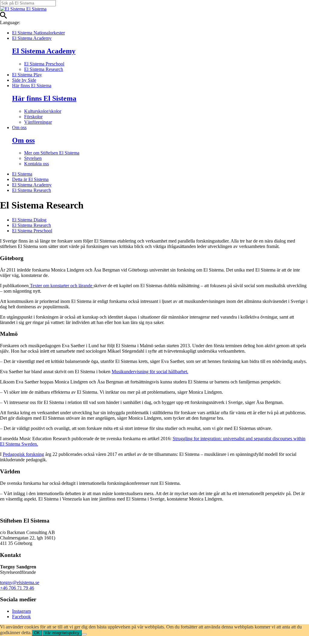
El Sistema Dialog (29, 219)
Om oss (19, 127)
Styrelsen (33, 158)
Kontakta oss (36, 163)
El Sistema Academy (32, 38)
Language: (10, 22)
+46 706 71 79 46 (17, 587)
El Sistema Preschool (44, 63)
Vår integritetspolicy (62, 633)
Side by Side (24, 80)
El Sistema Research (43, 69)
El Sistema (22, 173)
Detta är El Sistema (30, 179)
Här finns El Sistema (31, 85)
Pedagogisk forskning (23, 454)
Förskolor (33, 116)
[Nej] (84, 634)
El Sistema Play (27, 74)
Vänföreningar (38, 122)
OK (37, 633)
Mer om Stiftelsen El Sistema (51, 152)
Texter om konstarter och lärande (61, 285)
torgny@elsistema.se (19, 582)
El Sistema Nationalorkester (38, 32)
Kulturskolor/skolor (42, 111)
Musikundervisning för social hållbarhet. (150, 371)
